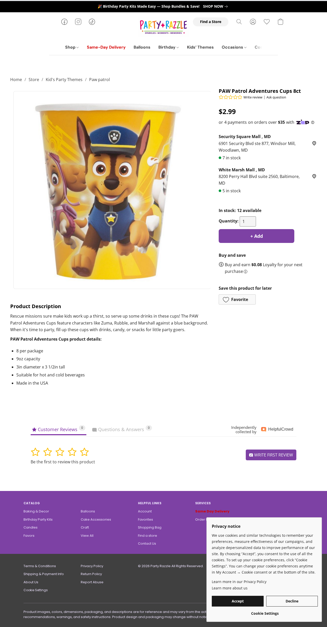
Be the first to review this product (63, 462)
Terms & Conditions (40, 566)
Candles (31, 527)
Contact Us (147, 543)
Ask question (276, 97)
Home (16, 79)
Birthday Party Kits (38, 519)
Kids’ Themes (200, 47)
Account (145, 511)
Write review (252, 97)
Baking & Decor (36, 511)
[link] (216, 6)
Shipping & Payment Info (44, 574)
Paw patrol (99, 79)
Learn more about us (230, 588)
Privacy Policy (92, 566)
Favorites (145, 519)
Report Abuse (92, 582)
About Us (31, 582)
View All (87, 535)
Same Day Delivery (212, 511)
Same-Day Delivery (106, 47)
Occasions (233, 47)
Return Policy (91, 574)
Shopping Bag (149, 527)
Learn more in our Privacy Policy (239, 581)
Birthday (167, 47)
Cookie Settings (36, 590)
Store (34, 79)
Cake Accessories (96, 519)
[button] (163, 27)
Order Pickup (206, 519)
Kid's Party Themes (64, 79)
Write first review (273, 455)
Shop (70, 47)
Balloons (142, 47)
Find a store (147, 535)
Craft (85, 527)
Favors (29, 535)
